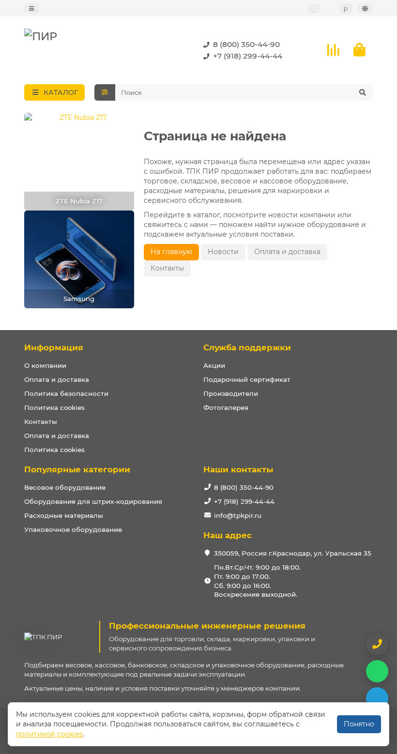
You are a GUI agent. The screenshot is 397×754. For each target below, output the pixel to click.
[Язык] (365, 8)
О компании (45, 365)
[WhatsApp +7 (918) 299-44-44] (377, 671)
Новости (223, 251)
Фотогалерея (225, 407)
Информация (53, 347)
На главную (171, 251)
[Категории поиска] (104, 92)
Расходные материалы (63, 515)
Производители (230, 393)
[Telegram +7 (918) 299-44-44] (377, 698)
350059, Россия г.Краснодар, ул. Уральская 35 (292, 553)
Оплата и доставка (287, 251)
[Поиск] (362, 92)
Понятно (359, 724)
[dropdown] (31, 8)
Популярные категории (77, 469)
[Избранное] (314, 8)
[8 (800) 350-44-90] (377, 644)
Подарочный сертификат (246, 379)
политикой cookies (49, 734)
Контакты (167, 268)
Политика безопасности (66, 393)
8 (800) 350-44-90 (246, 44)
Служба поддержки (247, 347)
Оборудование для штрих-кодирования (93, 501)
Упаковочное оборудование (73, 529)
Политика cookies (54, 407)
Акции (214, 365)
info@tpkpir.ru (237, 515)
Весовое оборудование (65, 487)
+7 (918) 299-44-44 (247, 55)
